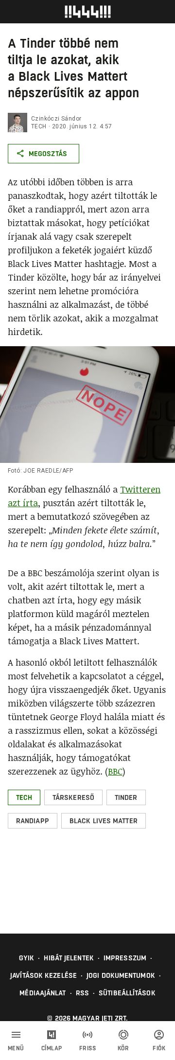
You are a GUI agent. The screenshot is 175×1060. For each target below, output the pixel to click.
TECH (39, 126)
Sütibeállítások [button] (127, 993)
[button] (24, 797)
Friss (87, 1048)
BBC (115, 771)
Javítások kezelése (43, 975)
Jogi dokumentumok (121, 975)
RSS (82, 993)
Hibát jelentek (68, 958)
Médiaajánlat (42, 993)
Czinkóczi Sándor (56, 118)
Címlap (51, 1048)
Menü (16, 1048)
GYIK (26, 958)
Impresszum (125, 958)
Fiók (159, 1048)
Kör (123, 1048)
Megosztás (48, 154)
